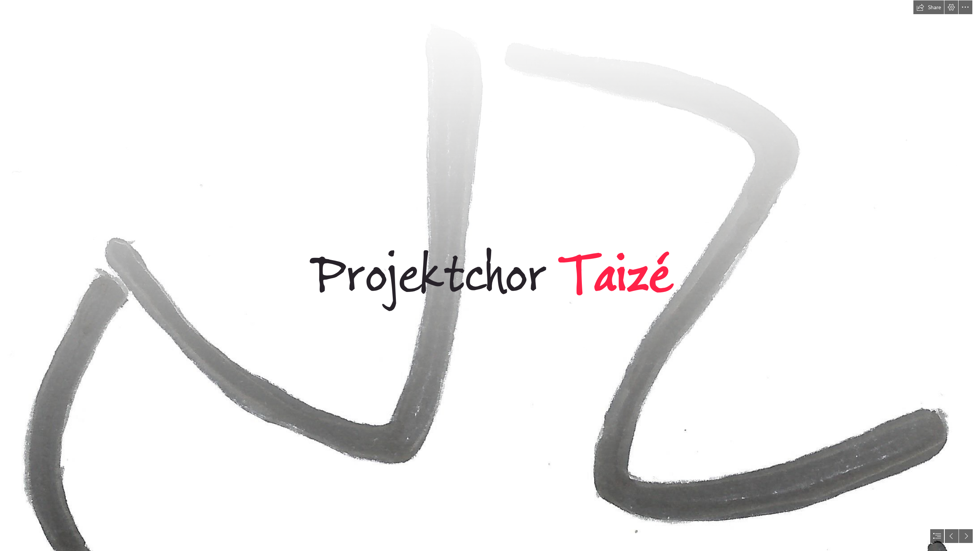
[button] (928, 7)
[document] (490, 275)
